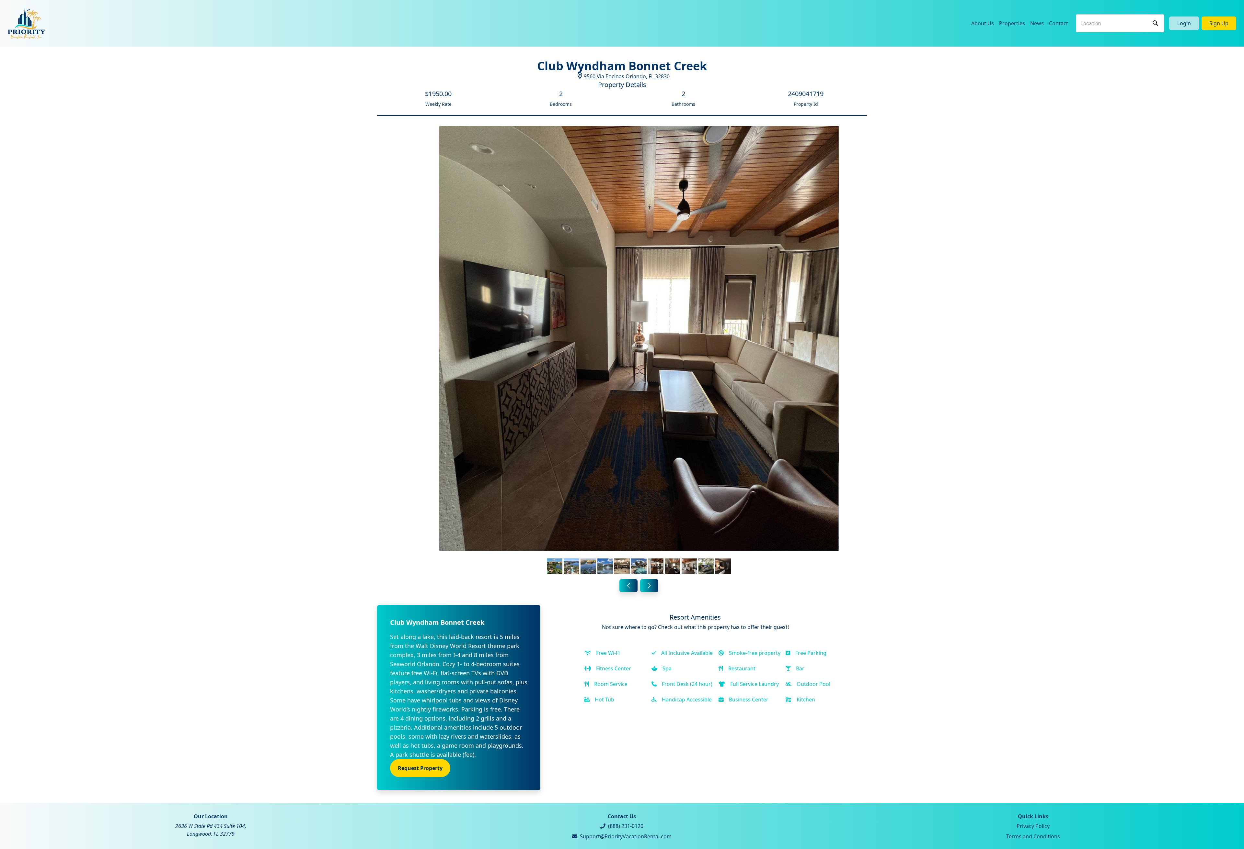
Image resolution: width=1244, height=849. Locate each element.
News (1037, 23)
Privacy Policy (1033, 826)
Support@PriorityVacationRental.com (626, 836)
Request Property (420, 768)
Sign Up (1218, 23)
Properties (1012, 23)
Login (1184, 23)
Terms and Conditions (1033, 836)
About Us (982, 23)
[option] (639, 351)
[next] (649, 585)
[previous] (628, 585)
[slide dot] (554, 566)
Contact (1058, 23)
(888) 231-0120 (625, 826)
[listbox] (639, 351)
